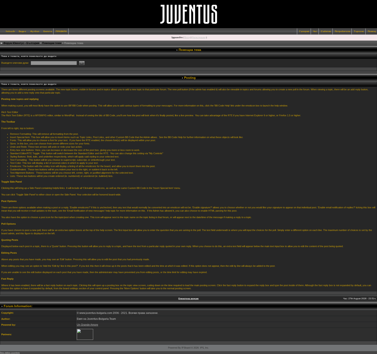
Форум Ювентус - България (21, 43)
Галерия (304, 31)
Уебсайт (10, 31)
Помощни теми (51, 43)
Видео (22, 31)
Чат (315, 31)
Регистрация (199, 37)
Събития (326, 31)
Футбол (34, 31)
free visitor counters (10, 352)
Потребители (342, 31)
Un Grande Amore (87, 324)
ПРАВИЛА (61, 31)
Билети (47, 31)
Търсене (359, 31)
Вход (187, 37)
